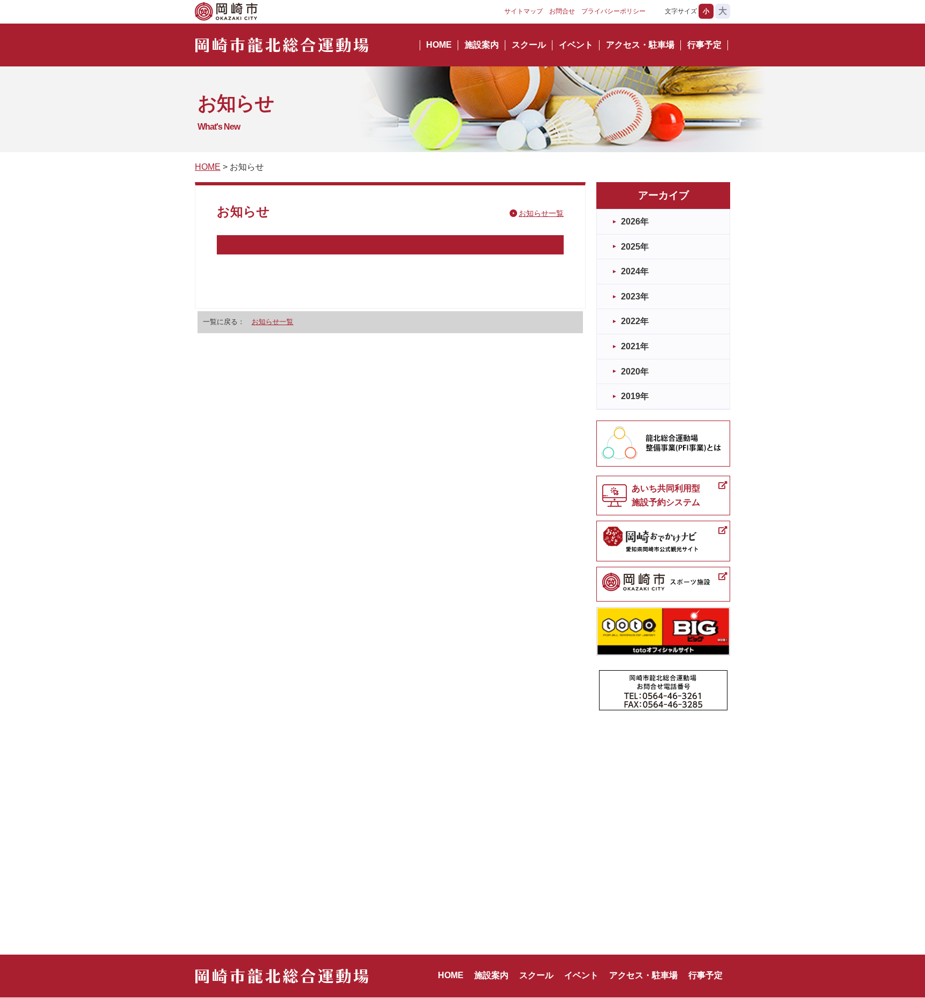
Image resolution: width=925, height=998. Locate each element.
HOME (439, 44)
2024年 (635, 271)
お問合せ (562, 11)
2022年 (635, 321)
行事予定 (704, 44)
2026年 (635, 221)
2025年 (635, 246)
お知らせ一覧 (541, 213)
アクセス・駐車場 (640, 44)
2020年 (635, 371)
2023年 (635, 296)
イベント (576, 44)
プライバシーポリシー (613, 11)
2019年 (635, 396)
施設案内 (482, 44)
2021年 (635, 346)
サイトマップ (523, 11)
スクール (529, 44)
